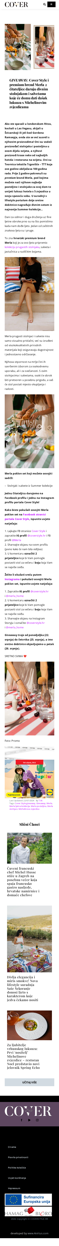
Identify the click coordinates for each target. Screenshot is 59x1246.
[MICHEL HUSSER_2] (29, 834)
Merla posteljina (38, 806)
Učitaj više (29, 1082)
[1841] (29, 23)
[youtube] (29, 1120)
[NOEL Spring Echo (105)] (29, 1011)
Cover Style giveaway (25, 803)
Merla (49, 803)
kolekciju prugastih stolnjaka (22, 247)
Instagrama (12, 579)
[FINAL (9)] (29, 907)
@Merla (16, 540)
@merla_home (15, 596)
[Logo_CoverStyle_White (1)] (28, 1106)
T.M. (41, 800)
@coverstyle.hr (37, 535)
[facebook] (22, 1120)
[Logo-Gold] (16, 3)
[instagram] (37, 1120)
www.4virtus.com (38, 1233)
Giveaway (41, 803)
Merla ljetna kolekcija (19, 806)
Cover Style (38, 531)
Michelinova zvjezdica (29, 809)
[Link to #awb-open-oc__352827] (44, 4)
